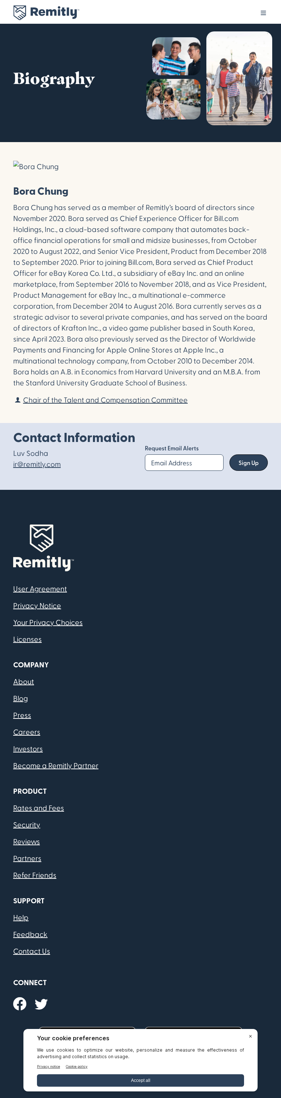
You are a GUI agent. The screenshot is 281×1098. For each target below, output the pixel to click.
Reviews (26, 841)
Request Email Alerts (172, 448)
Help (21, 917)
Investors (28, 748)
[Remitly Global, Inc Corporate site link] (46, 12)
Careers (26, 731)
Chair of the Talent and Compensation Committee (105, 399)
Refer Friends (34, 874)
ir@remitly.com (37, 464)
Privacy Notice (37, 605)
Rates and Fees (38, 807)
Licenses (27, 638)
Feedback (30, 934)
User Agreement (40, 588)
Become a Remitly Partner (55, 765)
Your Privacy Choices (48, 622)
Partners (27, 858)
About (23, 681)
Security (26, 824)
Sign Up (249, 462)
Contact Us (31, 950)
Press (22, 714)
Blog (20, 698)
